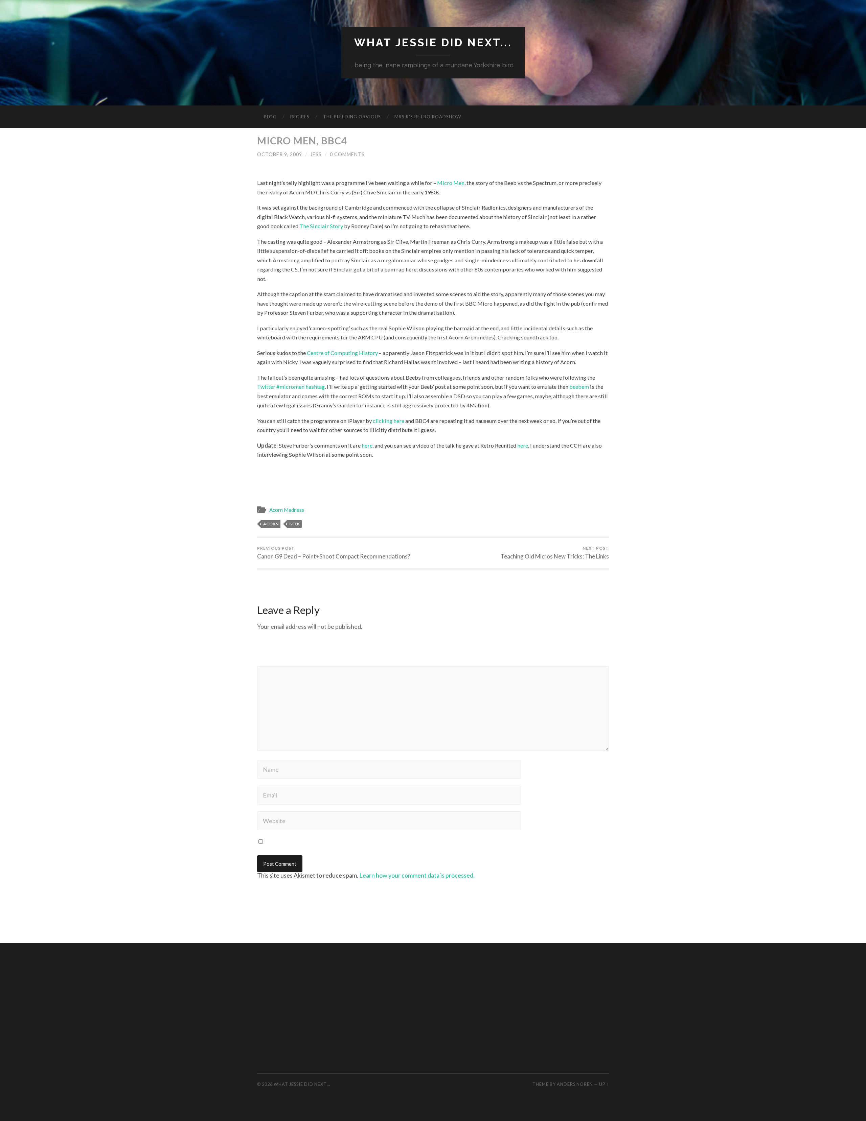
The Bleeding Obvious (352, 116)
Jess (316, 154)
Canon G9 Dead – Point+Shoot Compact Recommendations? (333, 553)
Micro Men (450, 183)
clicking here (388, 421)
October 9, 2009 (279, 154)
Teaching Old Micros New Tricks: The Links (555, 553)
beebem (579, 386)
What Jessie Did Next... (433, 42)
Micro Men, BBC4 (302, 140)
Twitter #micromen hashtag (291, 386)
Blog (270, 116)
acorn (270, 523)
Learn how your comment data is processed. (417, 875)
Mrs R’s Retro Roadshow (427, 116)
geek (294, 523)
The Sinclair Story (321, 226)
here (367, 445)
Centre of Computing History (342, 353)
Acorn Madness (286, 510)
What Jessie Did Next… (302, 1084)
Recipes (300, 116)
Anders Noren (575, 1084)
